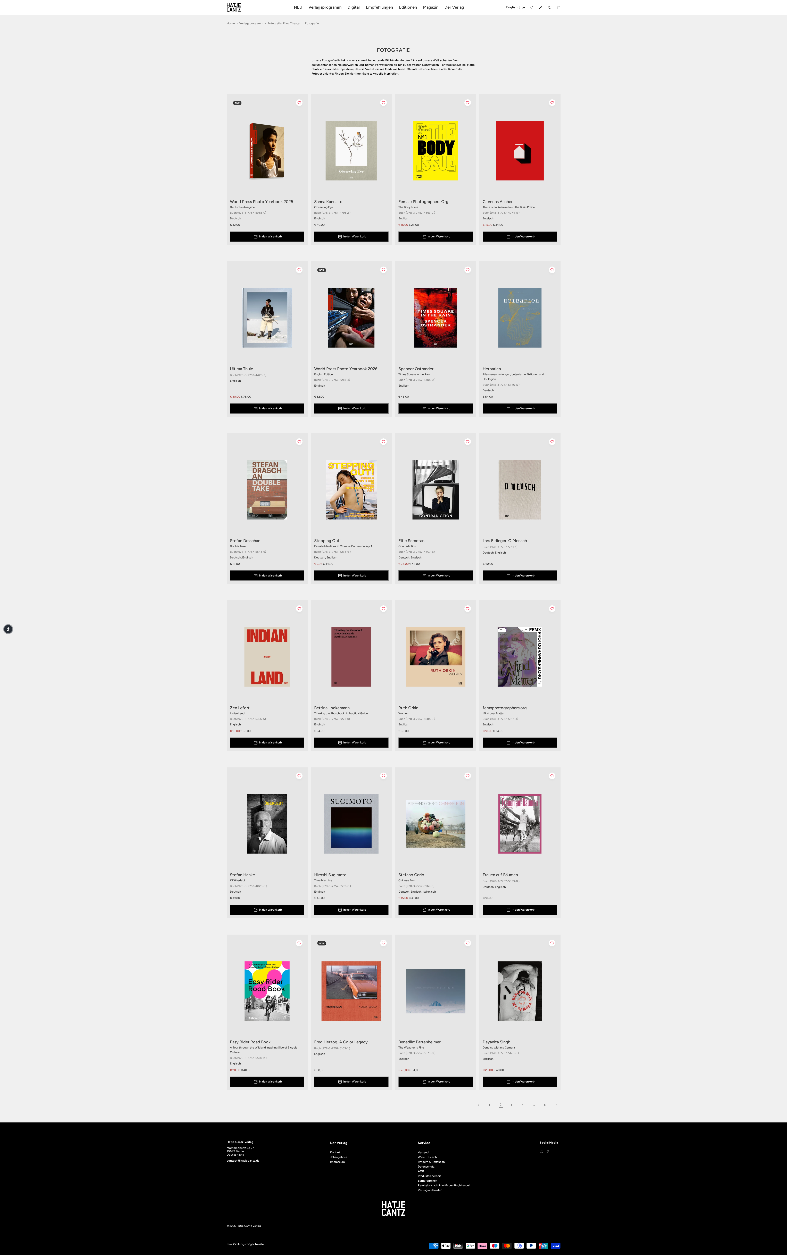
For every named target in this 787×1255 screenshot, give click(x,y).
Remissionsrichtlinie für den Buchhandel (444, 1185)
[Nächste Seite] (556, 1104)
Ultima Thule (241, 368)
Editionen (408, 7)
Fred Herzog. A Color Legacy (341, 1041)
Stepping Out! (327, 540)
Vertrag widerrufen (430, 1190)
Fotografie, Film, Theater (284, 23)
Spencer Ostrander (415, 368)
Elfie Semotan (411, 540)
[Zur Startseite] (238, 7)
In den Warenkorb (270, 236)
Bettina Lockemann (332, 707)
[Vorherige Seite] (478, 1104)
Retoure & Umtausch (431, 1162)
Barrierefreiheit (427, 1180)
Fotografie (312, 23)
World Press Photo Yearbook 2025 (261, 201)
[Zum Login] (541, 7)
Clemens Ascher (498, 201)
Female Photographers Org (423, 201)
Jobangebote (338, 1157)
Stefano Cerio (411, 874)
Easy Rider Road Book (250, 1041)
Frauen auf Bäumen (500, 874)
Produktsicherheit (429, 1176)
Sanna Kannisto (328, 201)
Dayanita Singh (496, 1041)
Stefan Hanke (242, 874)
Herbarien (492, 368)
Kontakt (335, 1152)
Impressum (337, 1162)
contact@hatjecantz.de (243, 1160)
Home (231, 23)
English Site (515, 7)
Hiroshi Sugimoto (330, 874)
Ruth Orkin (408, 707)
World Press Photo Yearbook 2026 (345, 368)
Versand (423, 1152)
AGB (421, 1171)
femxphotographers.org (505, 707)
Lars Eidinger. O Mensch (505, 540)
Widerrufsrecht (428, 1157)
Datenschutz (426, 1166)
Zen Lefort (240, 707)
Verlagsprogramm (251, 23)
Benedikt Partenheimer (419, 1041)
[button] (8, 629)
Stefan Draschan (245, 540)
